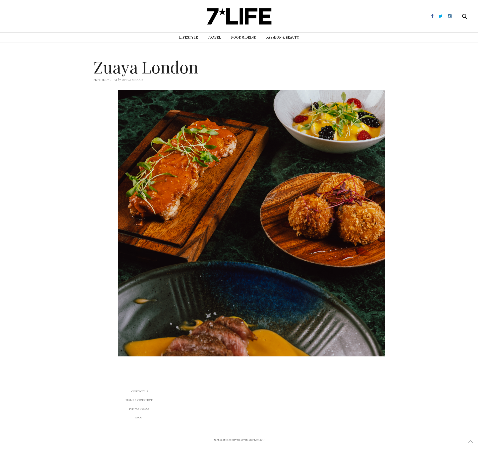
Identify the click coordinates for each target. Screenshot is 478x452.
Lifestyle (188, 37)
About (139, 417)
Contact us (139, 391)
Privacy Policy (139, 408)
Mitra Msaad (132, 80)
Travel (214, 37)
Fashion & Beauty (282, 37)
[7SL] (28, 15)
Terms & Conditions (139, 400)
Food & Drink (243, 37)
